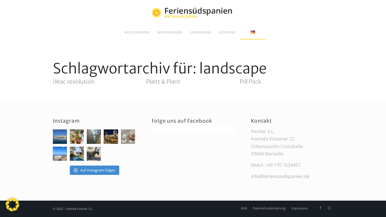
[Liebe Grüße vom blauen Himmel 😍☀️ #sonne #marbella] (60, 136)
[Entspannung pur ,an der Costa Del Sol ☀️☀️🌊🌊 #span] (77, 136)
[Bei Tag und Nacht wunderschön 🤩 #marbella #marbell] (60, 154)
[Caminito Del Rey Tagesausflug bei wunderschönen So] (94, 136)
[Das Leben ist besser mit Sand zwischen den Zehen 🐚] (128, 136)
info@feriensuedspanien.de (280, 176)
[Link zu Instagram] (329, 208)
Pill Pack (250, 81)
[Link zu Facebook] (320, 208)
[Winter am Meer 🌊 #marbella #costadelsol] (111, 136)
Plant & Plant (163, 81)
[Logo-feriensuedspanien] (193, 12)
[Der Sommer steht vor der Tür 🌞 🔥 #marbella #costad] (77, 154)
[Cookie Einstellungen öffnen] (12, 210)
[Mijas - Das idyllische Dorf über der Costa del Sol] (94, 154)
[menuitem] (136, 32)
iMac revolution (74, 81)
